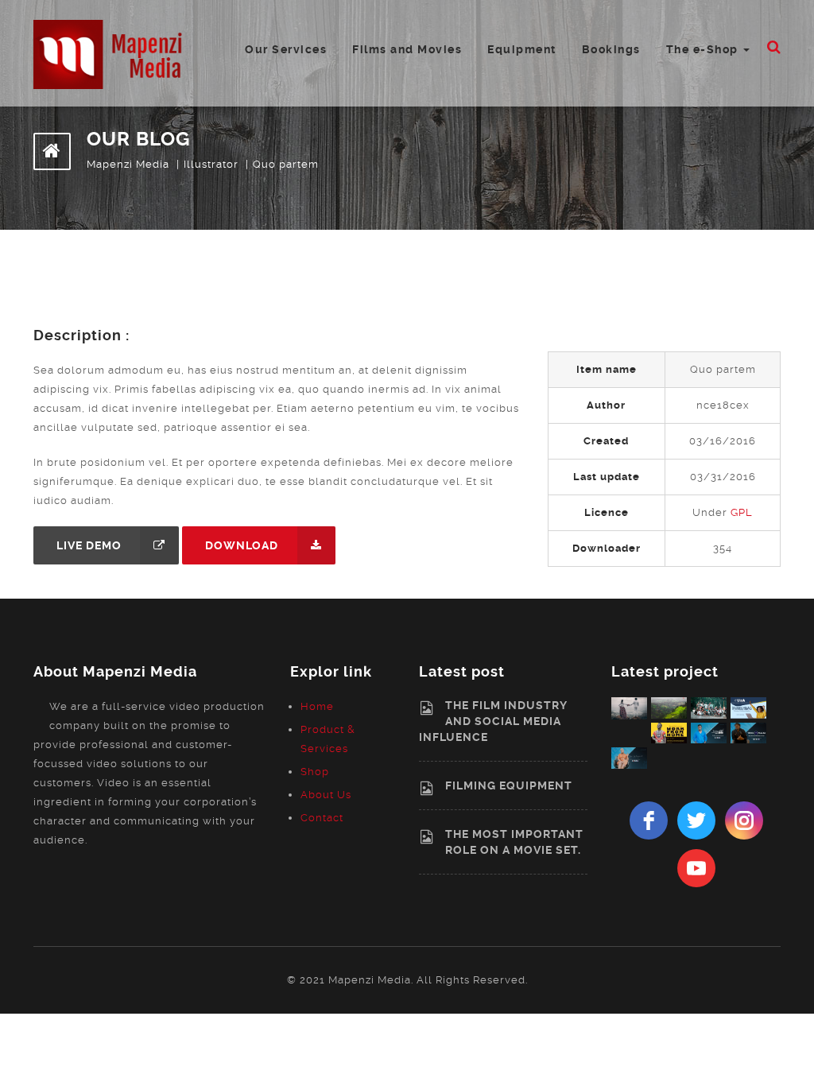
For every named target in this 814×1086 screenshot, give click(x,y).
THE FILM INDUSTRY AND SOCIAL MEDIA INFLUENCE (493, 721)
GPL (742, 512)
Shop (314, 772)
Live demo (89, 545)
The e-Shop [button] (704, 49)
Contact (321, 818)
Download (241, 545)
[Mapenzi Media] (112, 54)
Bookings (611, 49)
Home (317, 706)
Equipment (521, 49)
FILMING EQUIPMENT (508, 785)
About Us (325, 795)
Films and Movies (407, 49)
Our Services (286, 49)
